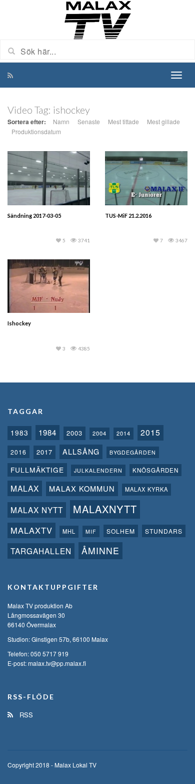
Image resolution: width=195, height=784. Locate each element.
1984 (47, 432)
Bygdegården (133, 452)
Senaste (89, 121)
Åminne (101, 550)
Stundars (163, 531)
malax (24, 488)
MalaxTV (31, 530)
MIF (91, 531)
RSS (25, 714)
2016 (18, 452)
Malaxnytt (105, 509)
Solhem (120, 531)
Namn (61, 121)
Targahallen (41, 550)
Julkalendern (98, 470)
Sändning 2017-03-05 (34, 215)
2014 (123, 433)
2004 (99, 433)
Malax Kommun (82, 488)
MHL (69, 531)
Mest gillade (163, 121)
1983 (19, 433)
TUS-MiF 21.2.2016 (128, 215)
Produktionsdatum (36, 131)
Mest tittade (123, 121)
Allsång (81, 451)
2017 (44, 452)
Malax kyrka (146, 489)
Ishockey (19, 323)
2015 (150, 432)
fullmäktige (37, 470)
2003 (74, 433)
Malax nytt (36, 509)
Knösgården (155, 470)
